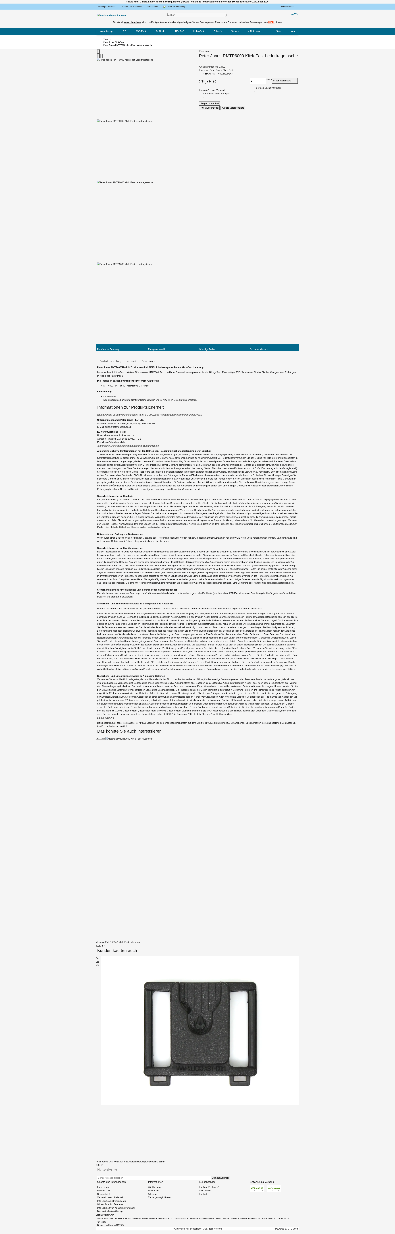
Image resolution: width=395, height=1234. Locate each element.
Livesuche (153, 1190)
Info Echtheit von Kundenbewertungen (116, 1208)
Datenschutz (103, 1190)
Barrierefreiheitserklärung (110, 1211)
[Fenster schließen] (98, 51)
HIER (271, 22)
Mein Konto (204, 1190)
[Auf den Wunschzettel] (101, 56)
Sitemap (152, 1194)
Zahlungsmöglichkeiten (159, 1197)
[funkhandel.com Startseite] (111, 15)
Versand (220, 90)
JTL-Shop (293, 1228)
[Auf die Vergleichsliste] (98, 56)
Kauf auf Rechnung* (209, 1187)
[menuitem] (106, 31)
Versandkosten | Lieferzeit (110, 1197)
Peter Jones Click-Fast (221, 70)
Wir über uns (154, 1187)
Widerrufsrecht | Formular (110, 1204)
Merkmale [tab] (132, 361)
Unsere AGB (103, 1194)
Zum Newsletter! (220, 1177)
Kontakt (203, 1194)
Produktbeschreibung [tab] (110, 361)
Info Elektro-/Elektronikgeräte (111, 1201)
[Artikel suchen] (225, 15)
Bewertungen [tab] (148, 361)
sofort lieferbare (132, 22)
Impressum (103, 1187)
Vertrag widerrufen (105, 1214)
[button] (288, 6)
